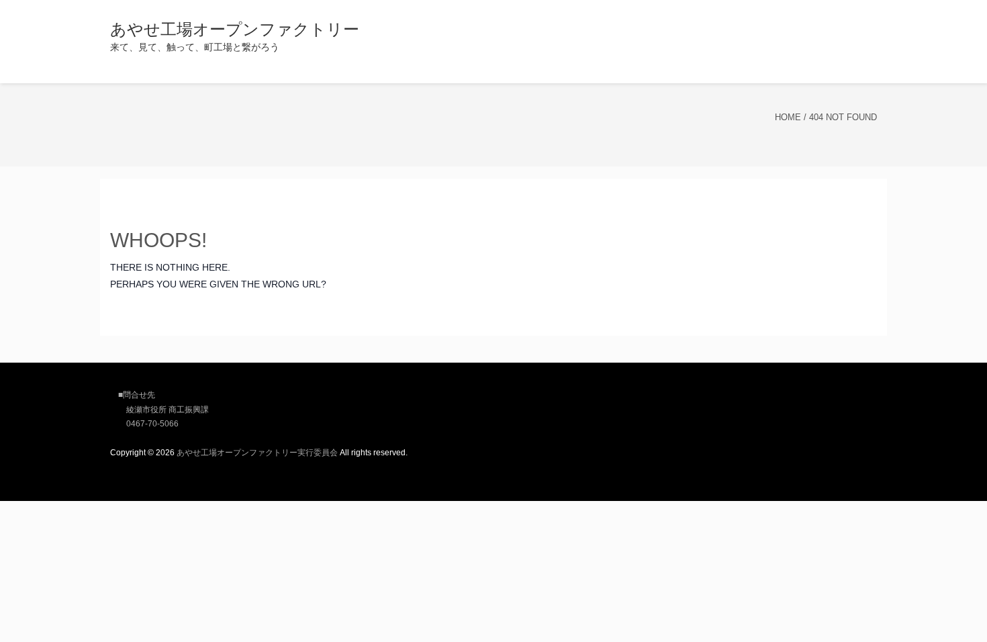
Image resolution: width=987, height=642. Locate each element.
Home (788, 117)
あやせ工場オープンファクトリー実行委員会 (257, 452)
